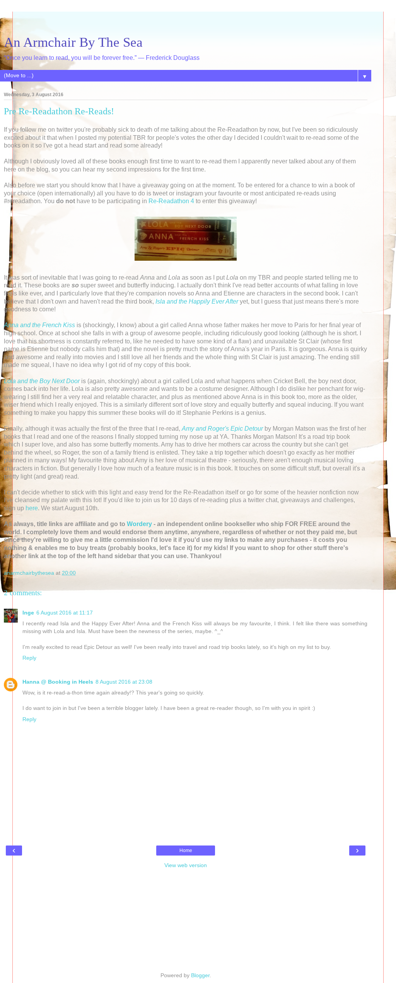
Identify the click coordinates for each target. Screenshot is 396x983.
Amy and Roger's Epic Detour (222, 428)
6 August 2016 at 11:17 (64, 612)
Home (185, 850)
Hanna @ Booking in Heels (57, 682)
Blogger (200, 975)
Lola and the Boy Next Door (42, 381)
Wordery (139, 524)
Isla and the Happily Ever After (196, 301)
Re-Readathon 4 (171, 201)
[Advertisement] (186, 21)
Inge (28, 612)
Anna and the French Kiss (39, 325)
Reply (29, 658)
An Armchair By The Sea (73, 42)
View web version (185, 865)
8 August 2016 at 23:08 (124, 682)
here (32, 508)
